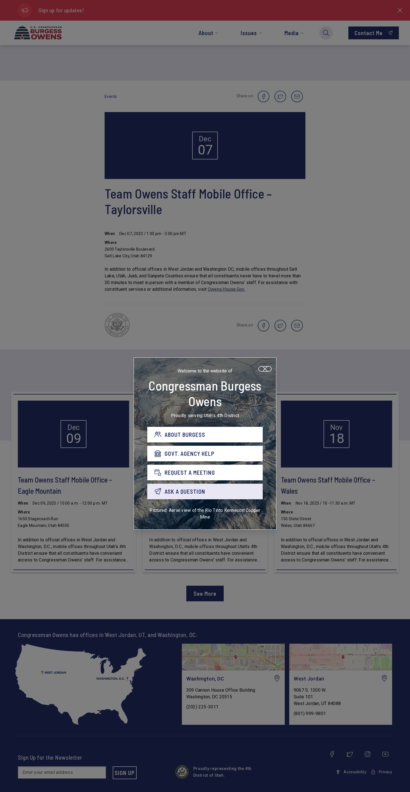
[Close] (265, 369)
